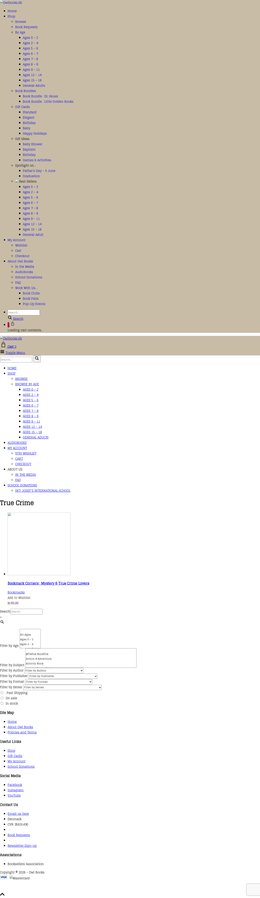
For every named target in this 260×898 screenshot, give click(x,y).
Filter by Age (9, 645)
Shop (11, 16)
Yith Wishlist (25, 453)
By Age (20, 32)
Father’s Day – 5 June (39, 170)
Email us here (18, 813)
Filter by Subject (12, 665)
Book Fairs (31, 298)
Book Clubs (31, 293)
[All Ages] (30, 634)
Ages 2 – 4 (30, 43)
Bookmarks (16, 592)
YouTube (14, 795)
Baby (26, 128)
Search (5, 611)
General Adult (33, 234)
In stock (12, 703)
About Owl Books (20, 261)
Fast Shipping (17, 692)
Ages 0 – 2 (30, 37)
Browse (20, 21)
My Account (17, 240)
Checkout (22, 256)
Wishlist (21, 245)
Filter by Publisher (14, 676)
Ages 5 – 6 (30, 48)
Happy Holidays (35, 133)
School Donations (28, 277)
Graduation (31, 176)
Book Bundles (25, 91)
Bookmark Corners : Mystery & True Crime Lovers (48, 583)
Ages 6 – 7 (30, 53)
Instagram (16, 790)
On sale (11, 698)
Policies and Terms (22, 732)
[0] (30, 630)
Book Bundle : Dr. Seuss (40, 96)
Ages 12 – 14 (32, 75)
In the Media (24, 266)
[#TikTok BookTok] (81, 654)
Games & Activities (37, 160)
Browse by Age (27, 384)
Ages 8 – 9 (30, 64)
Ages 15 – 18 (32, 80)
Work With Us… (26, 288)
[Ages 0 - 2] (30, 639)
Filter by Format (12, 681)
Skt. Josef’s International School (42, 490)
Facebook (15, 785)
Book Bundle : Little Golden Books (48, 101)
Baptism (29, 149)
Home (12, 11)
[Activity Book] (81, 663)
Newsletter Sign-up (22, 845)
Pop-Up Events (34, 304)
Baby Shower (32, 144)
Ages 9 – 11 (31, 69)
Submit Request (55, 889)
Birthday (29, 123)
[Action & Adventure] (81, 658)
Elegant (28, 117)
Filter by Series (11, 687)
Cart (18, 250)
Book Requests (26, 27)
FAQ (18, 282)
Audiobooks (24, 272)
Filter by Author (11, 670)
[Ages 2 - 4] (30, 644)
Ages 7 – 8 (30, 59)
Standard (30, 112)
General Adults (34, 85)
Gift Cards (22, 107)
